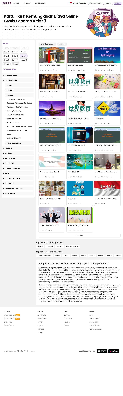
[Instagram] (25, 351)
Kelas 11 (6, 64)
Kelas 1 (24, 48)
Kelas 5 (6, 56)
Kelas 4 (23, 52)
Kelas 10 (24, 60)
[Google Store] (113, 351)
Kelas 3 (15, 52)
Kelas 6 (15, 56)
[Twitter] (18, 351)
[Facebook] (22, 351)
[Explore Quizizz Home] (6, 3)
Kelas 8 (6, 60)
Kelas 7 (23, 56)
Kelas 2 (6, 52)
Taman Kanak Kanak (11, 48)
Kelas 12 (15, 64)
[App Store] (102, 351)
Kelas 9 (15, 60)
